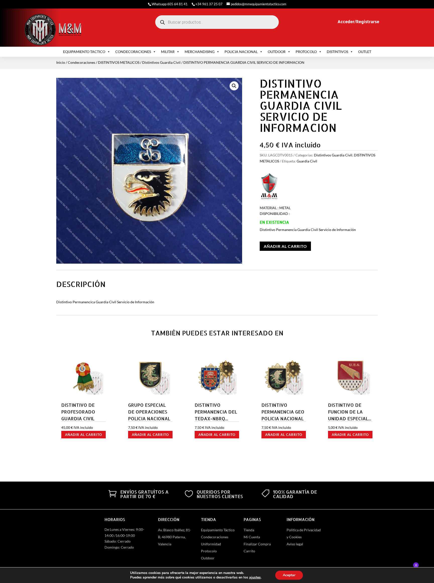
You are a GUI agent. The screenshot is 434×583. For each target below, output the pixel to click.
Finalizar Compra (257, 544)
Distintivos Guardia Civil (161, 62)
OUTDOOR (277, 51)
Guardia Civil (307, 161)
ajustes (255, 577)
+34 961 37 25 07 (209, 4)
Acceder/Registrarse (358, 21)
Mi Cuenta (252, 537)
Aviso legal (295, 544)
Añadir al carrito (285, 246)
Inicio (60, 62)
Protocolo (209, 551)
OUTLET (364, 51)
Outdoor (207, 558)
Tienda (249, 530)
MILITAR (168, 51)
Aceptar (289, 575)
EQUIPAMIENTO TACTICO (84, 51)
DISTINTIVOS (337, 51)
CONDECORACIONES (133, 51)
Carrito (249, 551)
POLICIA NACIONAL (241, 51)
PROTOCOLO (306, 51)
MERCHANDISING (199, 51)
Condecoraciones (81, 62)
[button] (234, 85)
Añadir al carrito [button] (83, 435)
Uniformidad (211, 544)
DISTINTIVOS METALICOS (118, 62)
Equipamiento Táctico (218, 530)
